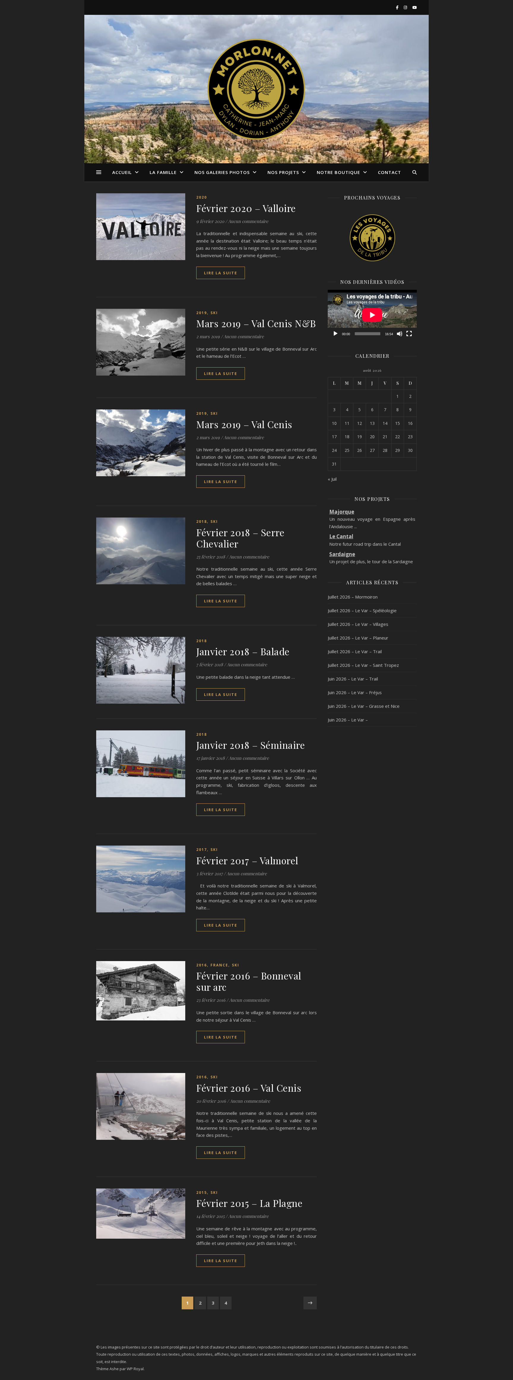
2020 (201, 197)
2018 (201, 521)
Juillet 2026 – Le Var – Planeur (358, 638)
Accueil (122, 172)
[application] (372, 315)
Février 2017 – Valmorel (247, 860)
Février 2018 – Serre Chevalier (240, 538)
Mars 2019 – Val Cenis (244, 424)
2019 (201, 312)
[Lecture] (335, 334)
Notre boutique (338, 172)
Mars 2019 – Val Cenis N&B (256, 323)
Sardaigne (342, 554)
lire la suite (220, 273)
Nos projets (283, 172)
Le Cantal (341, 536)
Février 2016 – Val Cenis (248, 1087)
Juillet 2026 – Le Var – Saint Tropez (363, 665)
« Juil (332, 479)
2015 (201, 1192)
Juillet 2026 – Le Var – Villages (358, 624)
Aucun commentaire (248, 221)
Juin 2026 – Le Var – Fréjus (355, 692)
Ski (214, 312)
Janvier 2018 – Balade (243, 651)
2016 (201, 965)
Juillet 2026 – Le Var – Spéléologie (362, 610)
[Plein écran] (409, 334)
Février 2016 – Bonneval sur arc (248, 981)
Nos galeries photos (222, 172)
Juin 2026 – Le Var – (348, 720)
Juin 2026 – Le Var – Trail (353, 679)
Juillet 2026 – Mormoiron (353, 597)
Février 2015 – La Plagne (249, 1203)
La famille (163, 172)
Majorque (341, 511)
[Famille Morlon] (256, 89)
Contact (389, 172)
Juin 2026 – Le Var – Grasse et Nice (364, 706)
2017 (201, 849)
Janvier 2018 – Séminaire (250, 744)
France (219, 965)
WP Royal (135, 1368)
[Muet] (400, 334)
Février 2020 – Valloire (246, 208)
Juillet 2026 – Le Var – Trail (355, 651)
